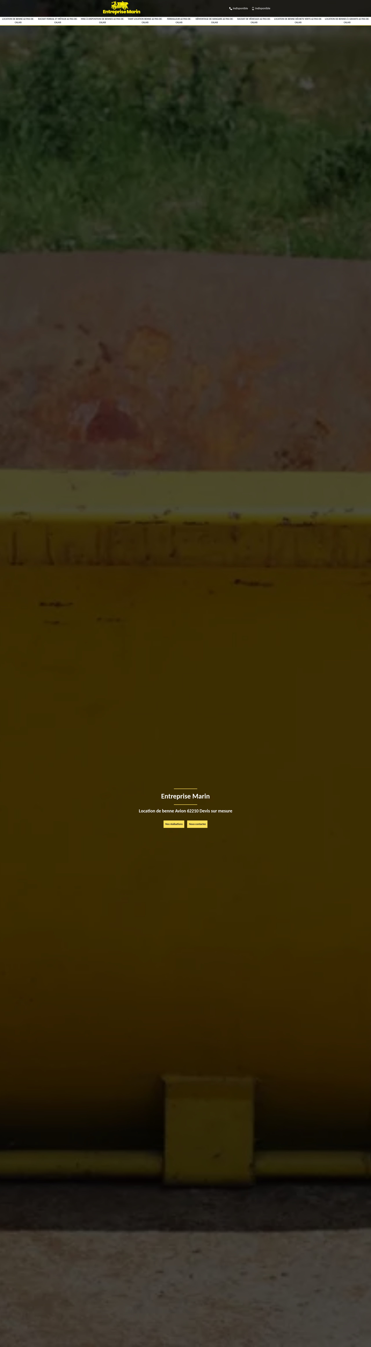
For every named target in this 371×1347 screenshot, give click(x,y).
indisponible (240, 8)
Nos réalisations (174, 824)
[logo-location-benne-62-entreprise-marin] (121, 15)
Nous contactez (197, 824)
